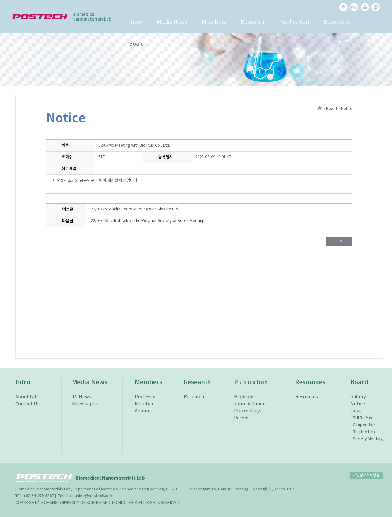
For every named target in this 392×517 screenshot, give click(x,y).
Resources (337, 22)
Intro (135, 22)
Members (214, 22)
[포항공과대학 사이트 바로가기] (39, 16)
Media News (172, 22)
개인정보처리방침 (366, 475)
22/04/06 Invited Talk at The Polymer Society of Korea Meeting (148, 221)
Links (355, 411)
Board (137, 44)
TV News (81, 396)
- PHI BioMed (362, 418)
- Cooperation (363, 425)
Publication (294, 22)
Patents (242, 418)
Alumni (142, 411)
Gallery (358, 396)
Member (144, 403)
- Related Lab (362, 432)
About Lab (26, 396)
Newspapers (86, 403)
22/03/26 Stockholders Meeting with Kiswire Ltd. (135, 209)
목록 (339, 241)
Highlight (244, 396)
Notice (357, 403)
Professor (145, 396)
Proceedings (247, 411)
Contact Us (27, 403)
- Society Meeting (366, 439)
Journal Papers (250, 403)
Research (252, 22)
